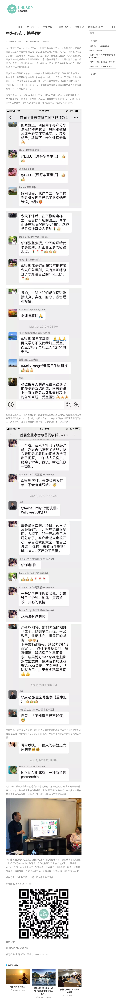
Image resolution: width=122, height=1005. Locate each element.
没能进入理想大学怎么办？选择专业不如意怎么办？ (43, 991)
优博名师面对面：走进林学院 (69, 990)
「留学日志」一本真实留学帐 (99, 46)
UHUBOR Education (14, 41)
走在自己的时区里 (18, 986)
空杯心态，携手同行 (96, 50)
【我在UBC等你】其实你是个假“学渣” (102, 62)
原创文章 (46, 41)
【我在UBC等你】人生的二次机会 (100, 66)
